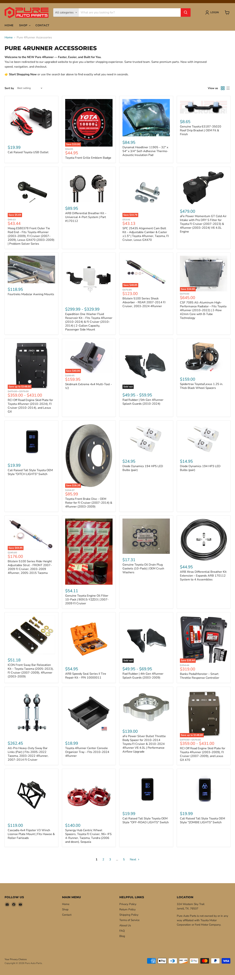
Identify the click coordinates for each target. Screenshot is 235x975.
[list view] (227, 88)
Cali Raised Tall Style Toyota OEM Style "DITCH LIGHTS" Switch (30, 472)
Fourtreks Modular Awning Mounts (31, 294)
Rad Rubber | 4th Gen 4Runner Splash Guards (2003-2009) (142, 676)
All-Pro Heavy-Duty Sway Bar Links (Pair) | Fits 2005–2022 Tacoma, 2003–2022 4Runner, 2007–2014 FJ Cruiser (28, 754)
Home (9, 25)
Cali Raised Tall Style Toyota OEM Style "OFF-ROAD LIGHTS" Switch (145, 820)
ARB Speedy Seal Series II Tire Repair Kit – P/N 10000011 (85, 676)
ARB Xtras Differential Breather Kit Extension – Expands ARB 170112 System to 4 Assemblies (203, 576)
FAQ (122, 931)
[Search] (186, 12)
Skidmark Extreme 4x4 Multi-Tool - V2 (88, 386)
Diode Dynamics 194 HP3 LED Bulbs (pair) (200, 468)
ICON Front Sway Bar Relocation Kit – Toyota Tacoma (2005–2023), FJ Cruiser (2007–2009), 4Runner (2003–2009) (31, 671)
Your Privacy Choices (16, 959)
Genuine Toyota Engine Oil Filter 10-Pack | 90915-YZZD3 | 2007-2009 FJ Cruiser (87, 599)
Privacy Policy (127, 904)
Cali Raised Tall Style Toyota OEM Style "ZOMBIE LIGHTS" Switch (202, 820)
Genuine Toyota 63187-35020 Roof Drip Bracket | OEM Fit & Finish (200, 130)
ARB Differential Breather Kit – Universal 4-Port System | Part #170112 (85, 217)
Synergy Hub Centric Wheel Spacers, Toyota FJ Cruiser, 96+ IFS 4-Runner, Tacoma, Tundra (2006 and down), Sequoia (88, 836)
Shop (23, 25)
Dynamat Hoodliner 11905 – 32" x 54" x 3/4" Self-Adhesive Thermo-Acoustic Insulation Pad (145, 151)
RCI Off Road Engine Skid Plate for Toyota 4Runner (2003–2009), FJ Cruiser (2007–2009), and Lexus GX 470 (202, 754)
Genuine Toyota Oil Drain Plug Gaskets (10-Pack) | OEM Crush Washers (143, 568)
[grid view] (222, 88)
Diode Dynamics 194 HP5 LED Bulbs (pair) (142, 468)
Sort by (9, 88)
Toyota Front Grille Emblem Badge (88, 158)
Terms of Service (129, 920)
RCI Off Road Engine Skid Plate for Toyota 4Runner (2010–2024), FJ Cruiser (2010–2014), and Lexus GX (30, 406)
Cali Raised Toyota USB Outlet (28, 152)
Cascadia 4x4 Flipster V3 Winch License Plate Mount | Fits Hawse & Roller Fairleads (31, 834)
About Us (125, 925)
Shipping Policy (128, 915)
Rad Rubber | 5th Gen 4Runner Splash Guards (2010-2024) (142, 402)
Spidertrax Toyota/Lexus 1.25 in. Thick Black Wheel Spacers (201, 386)
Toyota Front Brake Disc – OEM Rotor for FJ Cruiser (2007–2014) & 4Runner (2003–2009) (88, 503)
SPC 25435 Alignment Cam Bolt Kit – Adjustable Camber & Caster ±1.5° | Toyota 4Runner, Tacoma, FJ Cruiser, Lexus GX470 (145, 234)
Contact (42, 25)
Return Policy (127, 909)
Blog (122, 936)
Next (133, 859)
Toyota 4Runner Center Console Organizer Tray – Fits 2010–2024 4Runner (87, 752)
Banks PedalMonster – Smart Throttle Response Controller (199, 676)
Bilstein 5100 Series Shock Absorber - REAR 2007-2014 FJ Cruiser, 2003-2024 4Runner (143, 302)
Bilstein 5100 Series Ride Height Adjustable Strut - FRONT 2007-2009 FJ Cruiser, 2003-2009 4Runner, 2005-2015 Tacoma (30, 567)
